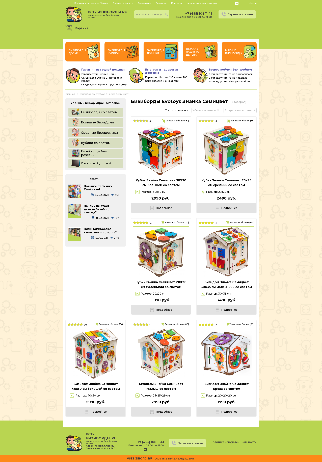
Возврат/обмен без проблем (230, 69)
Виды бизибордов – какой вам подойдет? (100, 230)
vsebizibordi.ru (139, 458)
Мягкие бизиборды (233, 52)
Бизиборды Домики (155, 52)
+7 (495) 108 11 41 (198, 13)
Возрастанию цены (238, 110)
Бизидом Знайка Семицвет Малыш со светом (161, 386)
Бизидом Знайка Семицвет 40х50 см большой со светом (96, 386)
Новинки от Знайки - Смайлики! (99, 188)
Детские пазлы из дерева (193, 51)
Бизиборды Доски (77, 52)
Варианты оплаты (123, 3)
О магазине (144, 3)
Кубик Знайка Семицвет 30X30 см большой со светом (161, 183)
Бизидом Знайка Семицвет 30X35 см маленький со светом (226, 284)
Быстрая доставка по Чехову (91, 3)
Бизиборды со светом (99, 112)
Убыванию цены (204, 110)
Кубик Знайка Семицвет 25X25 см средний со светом (226, 183)
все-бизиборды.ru (107, 14)
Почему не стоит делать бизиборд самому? (97, 209)
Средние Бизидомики (99, 133)
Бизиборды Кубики (116, 52)
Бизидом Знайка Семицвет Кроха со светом (226, 386)
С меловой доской (96, 163)
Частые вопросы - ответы (202, 3)
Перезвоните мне (240, 14)
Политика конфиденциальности (233, 442)
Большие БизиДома (97, 122)
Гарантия (161, 3)
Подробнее (164, 208)
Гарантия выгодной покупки (103, 69)
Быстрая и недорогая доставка (161, 71)
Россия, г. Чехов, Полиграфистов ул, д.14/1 (100, 447)
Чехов (253, 3)
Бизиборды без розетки (94, 153)
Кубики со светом (96, 143)
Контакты (176, 3)
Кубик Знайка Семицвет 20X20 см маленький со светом (161, 284)
